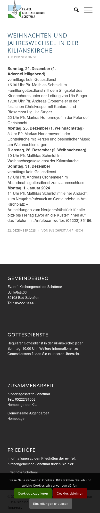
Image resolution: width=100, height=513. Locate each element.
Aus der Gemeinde (22, 57)
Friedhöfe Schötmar (23, 472)
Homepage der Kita (22, 404)
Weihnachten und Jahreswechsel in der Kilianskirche (43, 42)
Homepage (16, 418)
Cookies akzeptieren (33, 493)
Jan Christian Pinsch (66, 230)
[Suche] (74, 9)
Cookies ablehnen (70, 493)
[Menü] (85, 9)
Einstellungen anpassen (50, 503)
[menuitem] (74, 9)
